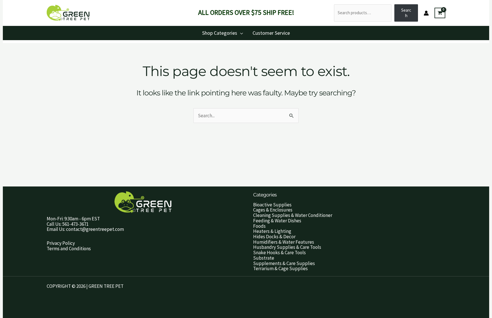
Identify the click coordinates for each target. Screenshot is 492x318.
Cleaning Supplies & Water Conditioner (292, 215)
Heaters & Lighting (272, 231)
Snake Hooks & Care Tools (279, 252)
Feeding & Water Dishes (277, 221)
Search (406, 12)
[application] (240, 33)
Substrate (263, 258)
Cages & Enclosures (272, 210)
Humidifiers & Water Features (283, 242)
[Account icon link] (426, 13)
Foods (259, 226)
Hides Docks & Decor (274, 236)
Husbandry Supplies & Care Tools (287, 247)
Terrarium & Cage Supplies (280, 268)
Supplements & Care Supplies (284, 263)
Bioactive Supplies (272, 205)
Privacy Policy (61, 243)
